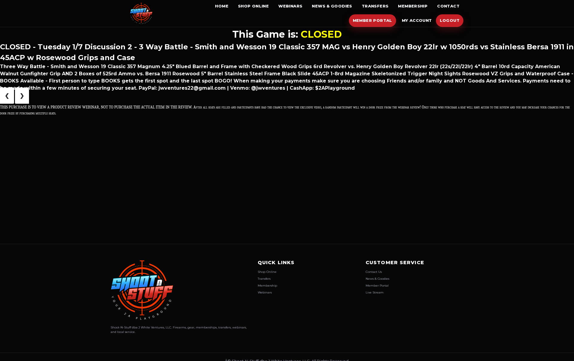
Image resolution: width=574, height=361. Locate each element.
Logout (449, 20)
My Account (417, 20)
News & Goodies (332, 6)
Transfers (375, 6)
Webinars (290, 6)
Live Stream (375, 292)
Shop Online (253, 6)
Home (221, 6)
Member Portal (372, 20)
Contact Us (374, 272)
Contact (448, 6)
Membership (413, 6)
